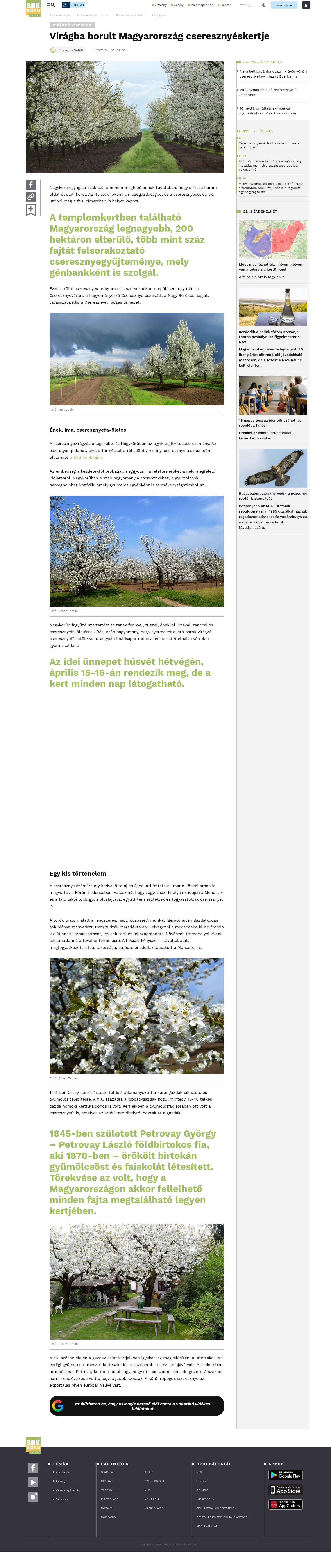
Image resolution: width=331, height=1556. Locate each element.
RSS (199, 1472)
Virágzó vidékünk (72, 25)
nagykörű (161, 15)
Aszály (179, 5)
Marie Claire (153, 1508)
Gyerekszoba (154, 1481)
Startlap (107, 1472)
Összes (266, 131)
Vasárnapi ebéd (202, 5)
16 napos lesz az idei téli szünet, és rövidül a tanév (270, 423)
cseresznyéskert (132, 15)
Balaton (225, 5)
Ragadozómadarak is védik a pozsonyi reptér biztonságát (273, 496)
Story (148, 1472)
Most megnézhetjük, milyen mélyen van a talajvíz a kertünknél (270, 267)
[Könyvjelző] (31, 210)
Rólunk (202, 1490)
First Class (109, 1499)
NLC (147, 1490)
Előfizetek (284, 5)
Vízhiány (161, 5)
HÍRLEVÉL (203, 1481)
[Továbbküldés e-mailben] (31, 197)
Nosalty (107, 1508)
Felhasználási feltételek (216, 1508)
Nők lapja (151, 1499)
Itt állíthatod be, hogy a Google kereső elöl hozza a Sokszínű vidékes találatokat (142, 1406)
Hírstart (107, 1481)
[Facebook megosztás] (31, 185)
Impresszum (206, 1499)
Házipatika (109, 1517)
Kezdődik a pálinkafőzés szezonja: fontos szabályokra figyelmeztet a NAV (269, 337)
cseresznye (61, 15)
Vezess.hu (109, 1490)
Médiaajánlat (207, 1526)
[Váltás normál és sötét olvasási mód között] (264, 5)
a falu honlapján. (86, 457)
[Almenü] (51, 5)
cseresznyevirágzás (94, 15)
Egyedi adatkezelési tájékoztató (222, 1517)
